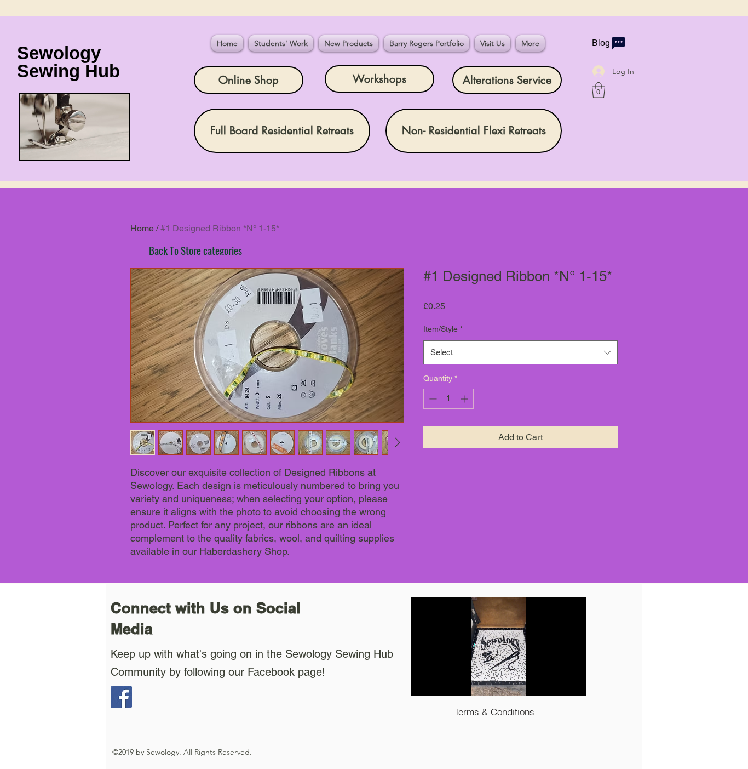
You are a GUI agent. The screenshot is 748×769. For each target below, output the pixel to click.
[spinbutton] (448, 398)
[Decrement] (432, 398)
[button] (598, 90)
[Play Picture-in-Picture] (553, 681)
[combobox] (520, 352)
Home (142, 228)
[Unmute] (444, 681)
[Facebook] (121, 697)
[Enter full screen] (572, 681)
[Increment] (465, 398)
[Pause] (425, 681)
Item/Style (443, 328)
